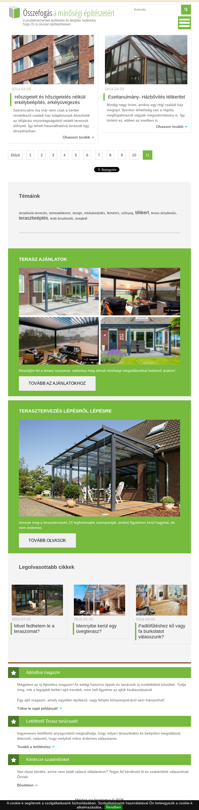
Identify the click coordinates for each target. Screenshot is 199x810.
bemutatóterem (59, 213)
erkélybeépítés (94, 213)
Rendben (113, 807)
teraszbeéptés (33, 218)
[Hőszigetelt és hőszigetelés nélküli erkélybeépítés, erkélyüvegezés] (53, 60)
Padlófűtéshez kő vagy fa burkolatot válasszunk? (161, 631)
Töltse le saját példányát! (37, 708)
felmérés (113, 213)
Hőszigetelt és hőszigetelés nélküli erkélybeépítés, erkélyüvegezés (50, 99)
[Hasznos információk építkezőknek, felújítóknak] (63, 16)
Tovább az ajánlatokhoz (57, 383)
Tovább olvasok (47, 540)
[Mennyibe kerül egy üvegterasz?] (99, 600)
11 (148, 155)
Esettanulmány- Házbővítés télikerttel (146, 97)
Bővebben (25, 785)
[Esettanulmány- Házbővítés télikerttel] (146, 60)
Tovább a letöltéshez (34, 747)
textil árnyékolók (61, 218)
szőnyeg (127, 213)
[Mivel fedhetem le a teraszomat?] (37, 600)
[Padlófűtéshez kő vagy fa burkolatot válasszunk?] (161, 600)
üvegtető (81, 218)
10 (134, 155)
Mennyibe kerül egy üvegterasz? (96, 628)
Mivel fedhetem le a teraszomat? (34, 628)
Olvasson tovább (76, 137)
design (77, 213)
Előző (15, 155)
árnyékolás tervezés (33, 213)
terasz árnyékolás (163, 213)
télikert (142, 212)
